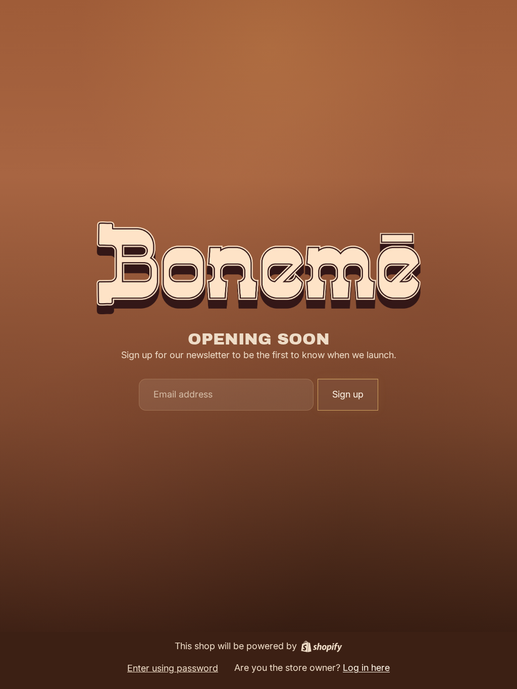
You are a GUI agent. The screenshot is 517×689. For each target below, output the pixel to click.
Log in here (366, 667)
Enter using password (172, 668)
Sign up (348, 394)
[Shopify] (321, 646)
